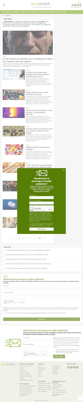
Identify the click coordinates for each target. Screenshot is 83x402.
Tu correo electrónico (35, 200)
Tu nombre (32, 195)
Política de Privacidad (34, 221)
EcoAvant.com (32, 212)
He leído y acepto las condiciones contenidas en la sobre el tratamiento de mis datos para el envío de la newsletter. (41, 225)
